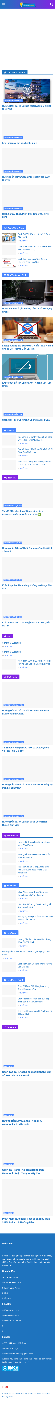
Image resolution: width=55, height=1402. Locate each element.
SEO (6, 1293)
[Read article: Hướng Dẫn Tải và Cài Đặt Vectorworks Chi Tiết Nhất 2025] (27, 90)
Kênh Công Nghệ (12, 1288)
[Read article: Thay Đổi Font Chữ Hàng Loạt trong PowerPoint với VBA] (9, 990)
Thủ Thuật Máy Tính (13, 303)
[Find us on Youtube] (7, 1387)
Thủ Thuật (12, 1393)
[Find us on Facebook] (3, 1387)
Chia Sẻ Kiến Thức (12, 1282)
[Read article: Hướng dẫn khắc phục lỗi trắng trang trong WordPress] (9, 845)
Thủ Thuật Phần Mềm (13, 705)
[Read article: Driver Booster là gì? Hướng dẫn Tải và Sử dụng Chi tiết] (27, 293)
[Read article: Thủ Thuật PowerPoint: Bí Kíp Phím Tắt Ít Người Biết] (9, 1014)
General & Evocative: (11, 643)
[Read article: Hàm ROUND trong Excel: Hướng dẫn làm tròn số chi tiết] (9, 908)
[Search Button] (51, 4)
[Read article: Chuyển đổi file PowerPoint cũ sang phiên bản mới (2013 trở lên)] (9, 1002)
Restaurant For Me (12, 1321)
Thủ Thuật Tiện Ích (13, 506)
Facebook (9, 1066)
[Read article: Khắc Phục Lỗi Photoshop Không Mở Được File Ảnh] (27, 569)
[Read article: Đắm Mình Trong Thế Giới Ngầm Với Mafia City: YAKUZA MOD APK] (9, 465)
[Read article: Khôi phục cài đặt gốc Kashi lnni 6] (27, 127)
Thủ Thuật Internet (13, 100)
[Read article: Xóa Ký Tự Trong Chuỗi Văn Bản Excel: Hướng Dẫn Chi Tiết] (9, 920)
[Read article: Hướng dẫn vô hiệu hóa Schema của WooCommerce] (9, 858)
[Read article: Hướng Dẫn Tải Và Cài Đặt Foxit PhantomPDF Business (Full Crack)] (27, 695)
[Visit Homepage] (27, 4)
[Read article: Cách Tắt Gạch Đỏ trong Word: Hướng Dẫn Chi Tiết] (9, 967)
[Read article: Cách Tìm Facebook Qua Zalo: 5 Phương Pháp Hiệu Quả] (9, 262)
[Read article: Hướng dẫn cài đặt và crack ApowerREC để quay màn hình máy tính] (27, 769)
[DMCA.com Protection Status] (10, 1368)
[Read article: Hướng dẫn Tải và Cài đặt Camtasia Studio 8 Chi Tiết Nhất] (27, 532)
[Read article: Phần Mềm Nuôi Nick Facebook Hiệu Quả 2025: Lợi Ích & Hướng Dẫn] (27, 1197)
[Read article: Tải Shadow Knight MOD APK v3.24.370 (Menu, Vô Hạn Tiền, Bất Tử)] (27, 732)
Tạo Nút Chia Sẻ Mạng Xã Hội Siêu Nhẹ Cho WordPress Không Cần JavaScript (33, 869)
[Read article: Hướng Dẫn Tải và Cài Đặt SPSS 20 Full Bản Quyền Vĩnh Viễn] (27, 806)
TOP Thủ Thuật (11, 1277)
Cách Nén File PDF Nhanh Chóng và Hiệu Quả (26, 420)
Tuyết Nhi (24, 241)
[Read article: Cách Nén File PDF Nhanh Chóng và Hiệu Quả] (27, 404)
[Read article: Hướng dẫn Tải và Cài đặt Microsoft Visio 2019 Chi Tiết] (27, 161)
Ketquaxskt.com (11, 1310)
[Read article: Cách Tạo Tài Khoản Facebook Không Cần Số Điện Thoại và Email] (27, 1050)
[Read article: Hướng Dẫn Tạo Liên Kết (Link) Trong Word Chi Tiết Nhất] (9, 943)
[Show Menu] (3, 4)
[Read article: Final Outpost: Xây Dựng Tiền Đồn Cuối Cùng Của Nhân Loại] (9, 453)
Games (7, 1298)
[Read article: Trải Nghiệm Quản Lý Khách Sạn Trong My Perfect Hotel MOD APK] (9, 440)
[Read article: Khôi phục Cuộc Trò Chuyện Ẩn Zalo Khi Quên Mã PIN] (27, 607)
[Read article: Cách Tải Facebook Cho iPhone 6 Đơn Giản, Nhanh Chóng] (9, 250)
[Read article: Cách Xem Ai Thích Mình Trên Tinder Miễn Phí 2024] (27, 198)
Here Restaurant (11, 1315)
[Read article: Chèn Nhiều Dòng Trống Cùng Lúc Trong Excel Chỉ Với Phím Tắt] (9, 895)
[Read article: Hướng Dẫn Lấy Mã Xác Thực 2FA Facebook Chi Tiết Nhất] (27, 1099)
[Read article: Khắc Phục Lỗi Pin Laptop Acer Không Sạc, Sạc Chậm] (27, 367)
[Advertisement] (27, 40)
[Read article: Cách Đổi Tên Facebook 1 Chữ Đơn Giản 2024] (9, 238)
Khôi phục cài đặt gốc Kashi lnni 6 (19, 143)
